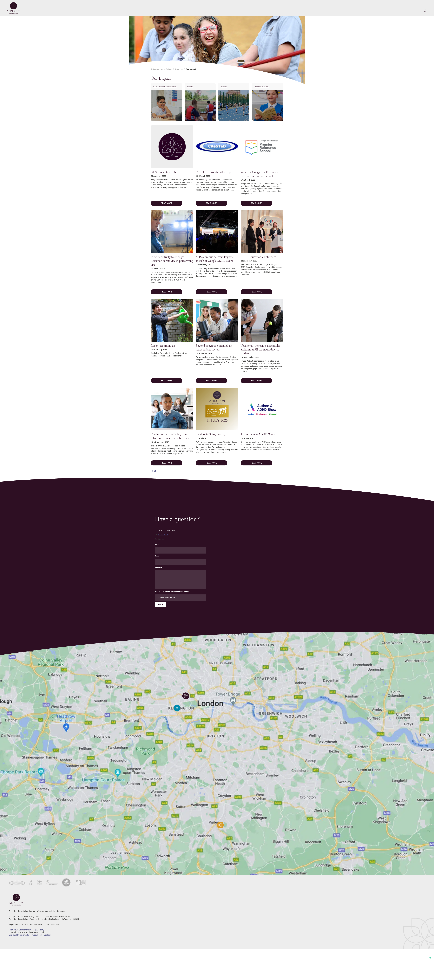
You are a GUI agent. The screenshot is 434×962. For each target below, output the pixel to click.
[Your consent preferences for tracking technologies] (430, 958)
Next (157, 471)
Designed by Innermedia (19, 935)
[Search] (424, 10)
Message (159, 567)
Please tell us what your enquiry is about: (172, 592)
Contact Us (163, 534)
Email (157, 556)
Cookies (47, 935)
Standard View (25, 929)
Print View (13, 929)
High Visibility (38, 929)
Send (160, 604)
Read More (166, 203)
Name (158, 544)
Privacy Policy (36, 935)
